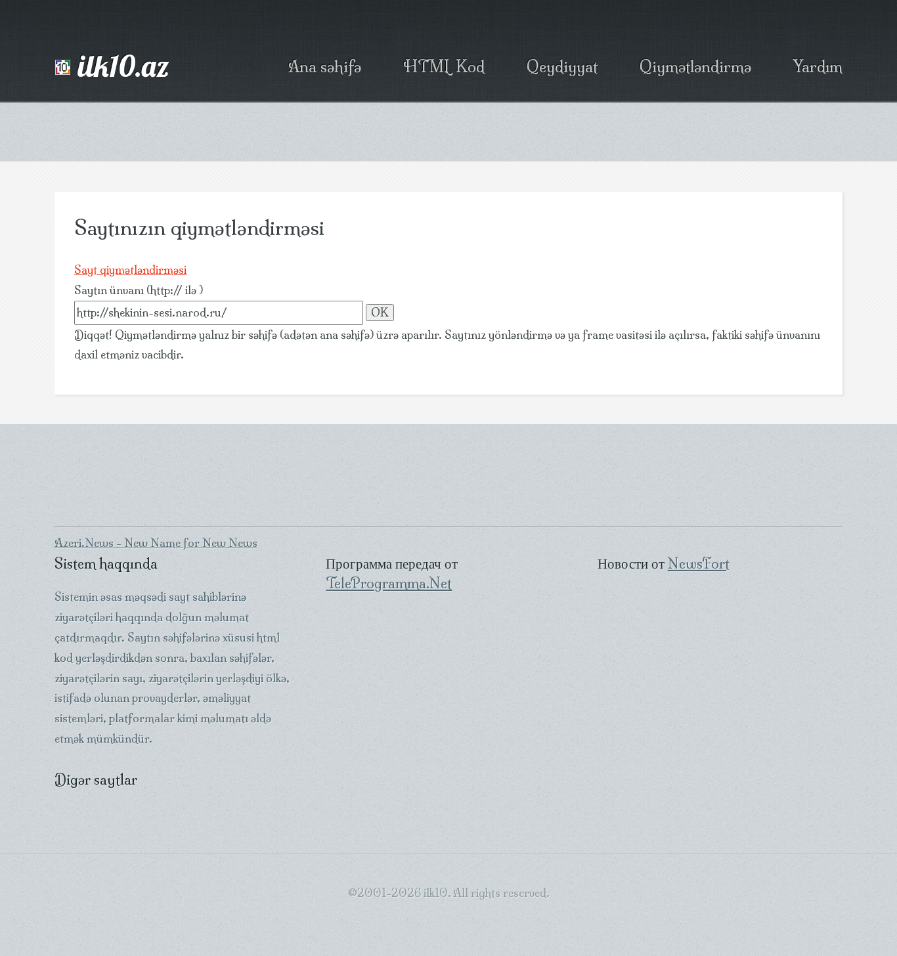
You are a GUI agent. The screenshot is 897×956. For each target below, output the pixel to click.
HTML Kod (444, 66)
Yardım (817, 66)
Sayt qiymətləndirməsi (130, 269)
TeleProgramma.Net (389, 583)
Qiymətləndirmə (695, 66)
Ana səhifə (324, 66)
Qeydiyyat (562, 66)
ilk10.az (86, 67)
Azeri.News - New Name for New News (156, 543)
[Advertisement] (448, 132)
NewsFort (699, 563)
